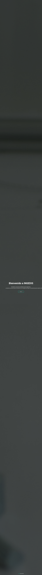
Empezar (21, 291)
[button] (2, 287)
